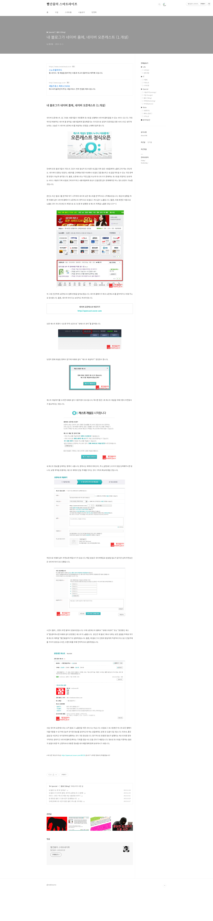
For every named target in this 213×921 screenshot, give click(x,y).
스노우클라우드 (55, 70)
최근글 (143, 142)
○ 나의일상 (145, 70)
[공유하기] (53, 774)
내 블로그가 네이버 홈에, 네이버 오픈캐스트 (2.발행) (66, 793)
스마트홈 (68, 12)
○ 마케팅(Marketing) (148, 101)
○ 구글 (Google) (147, 95)
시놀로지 (81, 12)
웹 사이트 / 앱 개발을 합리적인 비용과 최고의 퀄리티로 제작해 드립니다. (76, 73)
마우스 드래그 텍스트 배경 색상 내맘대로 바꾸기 (64, 796)
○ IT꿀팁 (145, 80)
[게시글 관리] (56, 774)
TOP (164, 885)
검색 (159, 4)
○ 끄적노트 (145, 116)
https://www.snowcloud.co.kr (60, 67)
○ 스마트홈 (145, 85)
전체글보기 (144, 63)
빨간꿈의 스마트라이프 (62, 4)
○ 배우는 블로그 (147, 113)
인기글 (150, 142)
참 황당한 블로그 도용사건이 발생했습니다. (63, 798)
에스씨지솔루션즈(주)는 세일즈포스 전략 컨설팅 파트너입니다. (72, 89)
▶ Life (143, 67)
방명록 (94, 12)
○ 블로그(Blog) (64, 786)
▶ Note (144, 107)
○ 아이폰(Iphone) (147, 104)
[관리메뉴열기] (209, 4)
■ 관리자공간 (145, 120)
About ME (144, 135)
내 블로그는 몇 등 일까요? (57, 790)
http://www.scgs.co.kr (57, 83)
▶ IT (142, 76)
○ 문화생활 (145, 73)
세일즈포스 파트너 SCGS (59, 86)
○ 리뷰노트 (145, 83)
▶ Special (53, 786)
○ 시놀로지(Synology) (149, 92)
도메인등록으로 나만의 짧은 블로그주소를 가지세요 (65, 801)
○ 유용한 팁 (146, 110)
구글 (56, 12)
